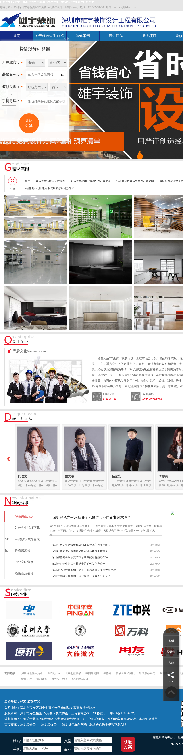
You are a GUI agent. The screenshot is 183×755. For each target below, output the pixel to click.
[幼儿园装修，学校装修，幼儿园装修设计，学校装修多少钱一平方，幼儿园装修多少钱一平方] (35, 216)
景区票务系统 (147, 673)
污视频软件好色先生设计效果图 (135, 181)
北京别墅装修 (73, 673)
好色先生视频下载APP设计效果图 (91, 181)
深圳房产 (26, 679)
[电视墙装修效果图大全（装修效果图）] (35, 308)
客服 (171, 662)
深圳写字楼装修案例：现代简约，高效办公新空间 (81, 576)
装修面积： (12, 75)
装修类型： (12, 88)
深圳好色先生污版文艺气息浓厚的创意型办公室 (80, 557)
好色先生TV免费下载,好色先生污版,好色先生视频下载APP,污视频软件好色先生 (47, 2)
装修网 (107, 673)
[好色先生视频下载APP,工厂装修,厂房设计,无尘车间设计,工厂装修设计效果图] (35, 262)
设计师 (171, 651)
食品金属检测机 (125, 673)
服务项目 (149, 36)
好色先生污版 (60, 679)
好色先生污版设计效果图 (50, 181)
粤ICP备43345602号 (122, 713)
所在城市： (12, 63)
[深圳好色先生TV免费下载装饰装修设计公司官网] (28, 19)
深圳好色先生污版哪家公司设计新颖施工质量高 (80, 551)
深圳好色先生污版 (32, 673)
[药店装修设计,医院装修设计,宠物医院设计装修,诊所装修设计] (100, 216)
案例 (171, 640)
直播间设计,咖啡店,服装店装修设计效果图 (49, 188)
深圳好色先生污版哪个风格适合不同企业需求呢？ (91, 517)
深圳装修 (41, 679)
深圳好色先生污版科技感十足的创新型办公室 (78, 563)
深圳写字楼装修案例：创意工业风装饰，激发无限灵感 (84, 569)
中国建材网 (92, 673)
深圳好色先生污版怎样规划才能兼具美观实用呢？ (81, 544)
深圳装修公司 (80, 679)
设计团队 (116, 36)
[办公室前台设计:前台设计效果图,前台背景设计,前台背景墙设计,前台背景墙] (100, 308)
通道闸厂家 (53, 673)
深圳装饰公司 (50, 724)
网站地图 (5, 143)
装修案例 (83, 36)
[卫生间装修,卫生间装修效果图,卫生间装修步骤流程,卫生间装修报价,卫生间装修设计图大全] (100, 262)
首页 (16, 36)
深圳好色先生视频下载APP (107, 724)
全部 (27, 181)
